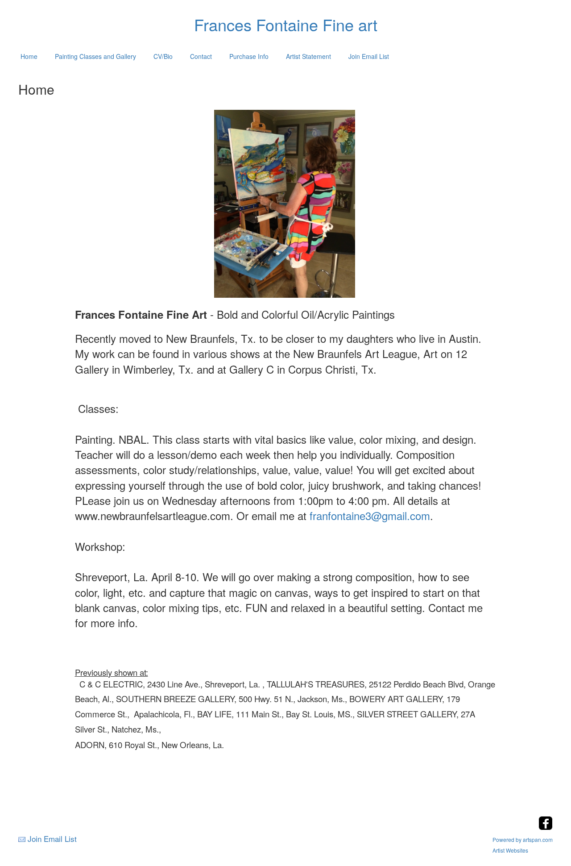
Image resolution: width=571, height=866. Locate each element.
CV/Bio (163, 56)
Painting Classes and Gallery (95, 56)
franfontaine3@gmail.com (370, 515)
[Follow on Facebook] (545, 827)
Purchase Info (249, 56)
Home (29, 56)
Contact (201, 56)
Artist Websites (510, 850)
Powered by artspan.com (522, 839)
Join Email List (368, 56)
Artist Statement (308, 56)
